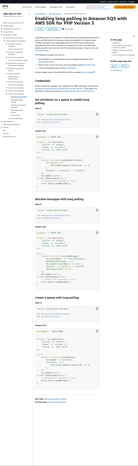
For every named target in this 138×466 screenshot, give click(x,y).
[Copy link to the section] (33, 81)
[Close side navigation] (29, 14)
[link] (75, 14)
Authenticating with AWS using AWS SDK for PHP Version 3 (60, 88)
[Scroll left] (21, 7)
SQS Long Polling (41, 50)
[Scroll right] (76, 7)
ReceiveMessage (88, 65)
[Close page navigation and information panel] (133, 36)
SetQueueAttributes (46, 62)
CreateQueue (70, 68)
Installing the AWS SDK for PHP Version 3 (78, 91)
